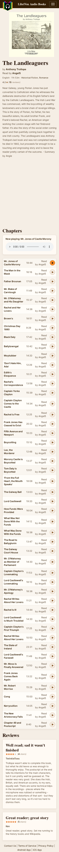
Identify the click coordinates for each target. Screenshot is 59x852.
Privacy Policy (45, 845)
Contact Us (10, 845)
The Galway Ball (13, 492)
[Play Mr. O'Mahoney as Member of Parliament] (52, 561)
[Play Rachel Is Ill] (52, 609)
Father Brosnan (12, 281)
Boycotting (10, 442)
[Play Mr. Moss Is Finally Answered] (52, 665)
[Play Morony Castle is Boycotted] (52, 461)
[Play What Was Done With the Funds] (52, 532)
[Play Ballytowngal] (52, 346)
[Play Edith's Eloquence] (52, 374)
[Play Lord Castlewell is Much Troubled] (52, 619)
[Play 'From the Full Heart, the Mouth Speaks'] (52, 481)
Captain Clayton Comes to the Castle (13, 403)
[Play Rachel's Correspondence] (52, 383)
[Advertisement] (29, 193)
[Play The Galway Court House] (52, 551)
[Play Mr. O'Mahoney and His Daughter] (52, 300)
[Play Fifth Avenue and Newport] (52, 433)
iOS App (37, 849)
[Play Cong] (52, 696)
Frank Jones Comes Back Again (11, 676)
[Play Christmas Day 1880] (52, 327)
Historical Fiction (29, 77)
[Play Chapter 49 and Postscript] (52, 724)
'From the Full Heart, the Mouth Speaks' (13, 481)
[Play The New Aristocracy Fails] (52, 715)
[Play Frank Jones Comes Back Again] (52, 676)
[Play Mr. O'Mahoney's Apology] (52, 591)
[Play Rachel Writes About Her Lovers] (52, 600)
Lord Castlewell (12, 501)
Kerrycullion (11, 705)
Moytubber (10, 355)
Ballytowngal (11, 346)
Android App (24, 849)
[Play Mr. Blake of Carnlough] (52, 290)
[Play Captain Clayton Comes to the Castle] (52, 403)
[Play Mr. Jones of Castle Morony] (52, 262)
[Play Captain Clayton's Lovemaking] (52, 572)
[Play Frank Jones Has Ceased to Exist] (52, 423)
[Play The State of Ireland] (52, 647)
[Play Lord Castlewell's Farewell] (52, 656)
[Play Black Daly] (52, 337)
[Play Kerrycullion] (52, 705)
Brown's (8, 318)
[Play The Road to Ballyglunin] (52, 541)
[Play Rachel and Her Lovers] (52, 309)
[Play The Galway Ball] (52, 492)
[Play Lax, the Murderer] (52, 451)
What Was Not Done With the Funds (12, 521)
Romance (43, 77)
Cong (7, 696)
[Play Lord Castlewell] (52, 501)
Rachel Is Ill (10, 609)
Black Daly (9, 337)
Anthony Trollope (16, 69)
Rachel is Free (11, 414)
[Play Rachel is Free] (52, 414)
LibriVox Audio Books (32, 4)
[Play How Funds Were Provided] (52, 510)
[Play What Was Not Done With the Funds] (52, 521)
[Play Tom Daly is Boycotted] (52, 470)
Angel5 (16, 73)
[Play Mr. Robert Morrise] (52, 687)
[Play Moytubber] (52, 355)
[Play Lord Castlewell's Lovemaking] (52, 582)
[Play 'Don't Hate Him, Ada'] (52, 364)
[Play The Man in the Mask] (52, 272)
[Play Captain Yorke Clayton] (52, 392)
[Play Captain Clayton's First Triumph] (52, 628)
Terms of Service (27, 845)
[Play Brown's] (52, 318)
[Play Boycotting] (52, 442)
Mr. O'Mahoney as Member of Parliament (12, 561)
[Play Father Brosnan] (52, 281)
